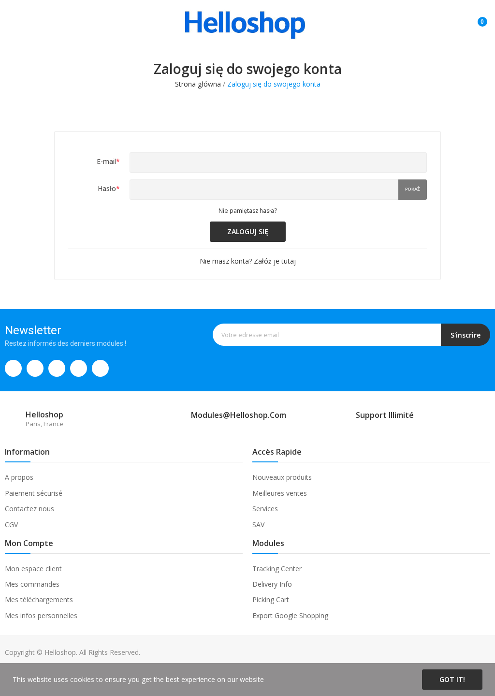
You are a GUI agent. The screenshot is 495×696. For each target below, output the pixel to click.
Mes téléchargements (39, 599)
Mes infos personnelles (41, 615)
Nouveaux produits (282, 477)
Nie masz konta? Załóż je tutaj (248, 261)
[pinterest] (78, 368)
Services (265, 508)
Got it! (452, 679)
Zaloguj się (247, 231)
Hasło (109, 188)
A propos (19, 477)
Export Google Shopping (290, 615)
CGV (11, 524)
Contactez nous (29, 508)
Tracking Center (277, 568)
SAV (258, 524)
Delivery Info (272, 584)
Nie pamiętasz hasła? (247, 211)
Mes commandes (32, 584)
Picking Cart (270, 599)
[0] (475, 18)
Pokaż (412, 189)
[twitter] (35, 368)
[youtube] (100, 368)
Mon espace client (33, 568)
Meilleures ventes (279, 493)
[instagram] (56, 368)
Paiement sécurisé (33, 493)
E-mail (108, 161)
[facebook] (13, 368)
